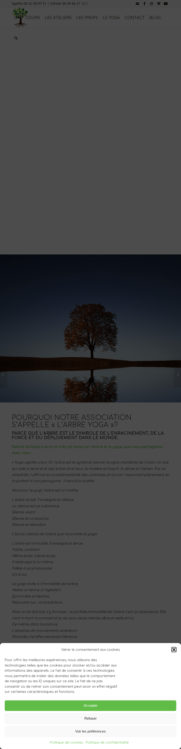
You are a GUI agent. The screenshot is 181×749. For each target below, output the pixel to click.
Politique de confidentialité (107, 742)
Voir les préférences (90, 731)
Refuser (90, 718)
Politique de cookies (66, 742)
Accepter (91, 705)
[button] (174, 649)
